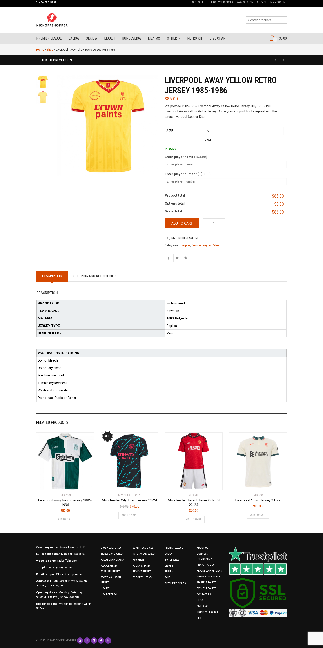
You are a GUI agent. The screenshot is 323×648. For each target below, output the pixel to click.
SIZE (169, 131)
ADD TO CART (65, 519)
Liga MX (154, 38)
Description (52, 276)
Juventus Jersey (143, 547)
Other (172, 38)
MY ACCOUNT (278, 2)
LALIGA (168, 553)
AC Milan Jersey (110, 571)
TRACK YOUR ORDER (221, 2)
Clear (208, 139)
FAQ (199, 618)
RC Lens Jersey (142, 565)
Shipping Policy (206, 582)
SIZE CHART (199, 2)
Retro (215, 245)
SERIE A (169, 571)
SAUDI (168, 577)
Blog (200, 600)
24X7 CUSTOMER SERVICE (252, 2)
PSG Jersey (139, 559)
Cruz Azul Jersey (111, 547)
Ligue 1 (109, 38)
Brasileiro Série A (175, 583)
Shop (50, 49)
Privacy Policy (205, 564)
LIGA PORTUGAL (109, 594)
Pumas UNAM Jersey (112, 559)
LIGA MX (105, 588)
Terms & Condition (208, 576)
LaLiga (74, 38)
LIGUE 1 (169, 565)
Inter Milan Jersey (144, 553)
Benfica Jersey (142, 571)
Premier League (201, 245)
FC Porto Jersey (142, 577)
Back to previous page (57, 60)
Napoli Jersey (109, 565)
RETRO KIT (195, 38)
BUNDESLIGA (172, 559)
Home (40, 49)
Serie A (91, 38)
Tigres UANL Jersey (112, 553)
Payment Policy (206, 588)
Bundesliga (131, 38)
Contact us (204, 594)
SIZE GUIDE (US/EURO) (185, 238)
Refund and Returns (209, 570)
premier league (49, 38)
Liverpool (185, 245)
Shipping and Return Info (94, 276)
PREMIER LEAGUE (174, 547)
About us (202, 547)
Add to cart (181, 223)
